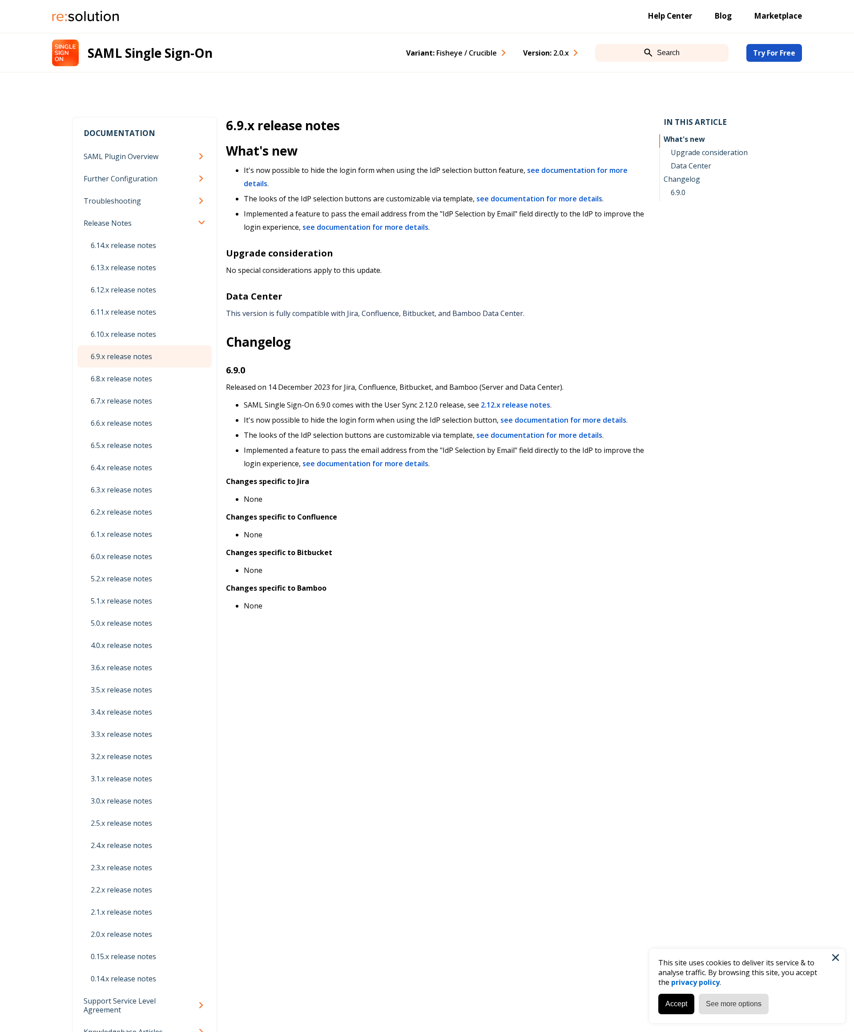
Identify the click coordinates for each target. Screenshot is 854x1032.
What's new (684, 139)
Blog (723, 16)
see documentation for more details (539, 199)
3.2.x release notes (121, 756)
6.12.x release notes (123, 290)
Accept (676, 1004)
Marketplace (778, 16)
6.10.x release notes (123, 334)
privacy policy (695, 982)
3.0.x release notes (121, 801)
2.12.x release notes (515, 405)
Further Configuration (120, 179)
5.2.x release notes (121, 579)
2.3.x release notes (121, 867)
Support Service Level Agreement (120, 1005)
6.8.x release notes (121, 379)
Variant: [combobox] (451, 53)
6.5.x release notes (121, 445)
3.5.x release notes (121, 690)
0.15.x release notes (123, 956)
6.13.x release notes (123, 267)
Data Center (691, 166)
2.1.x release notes (121, 912)
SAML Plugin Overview (121, 156)
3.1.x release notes (121, 779)
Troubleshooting (112, 201)
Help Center (670, 16)
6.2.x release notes (121, 512)
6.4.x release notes (121, 467)
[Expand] (203, 156)
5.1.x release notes (121, 601)
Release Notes (108, 223)
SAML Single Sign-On (150, 52)
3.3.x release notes (121, 734)
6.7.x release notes (121, 401)
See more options (733, 1004)
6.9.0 (678, 192)
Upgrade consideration (709, 152)
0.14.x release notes (123, 979)
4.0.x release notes (121, 645)
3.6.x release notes (121, 667)
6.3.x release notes (121, 490)
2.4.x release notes (121, 845)
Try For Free (774, 53)
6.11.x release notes (123, 312)
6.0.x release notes (121, 556)
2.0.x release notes (121, 934)
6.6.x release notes (121, 423)
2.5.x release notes (121, 823)
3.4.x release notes (121, 712)
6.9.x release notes (121, 356)
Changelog (682, 179)
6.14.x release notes (123, 245)
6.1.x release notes (121, 534)
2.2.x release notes (121, 890)
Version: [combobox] (546, 53)
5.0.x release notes (121, 623)
